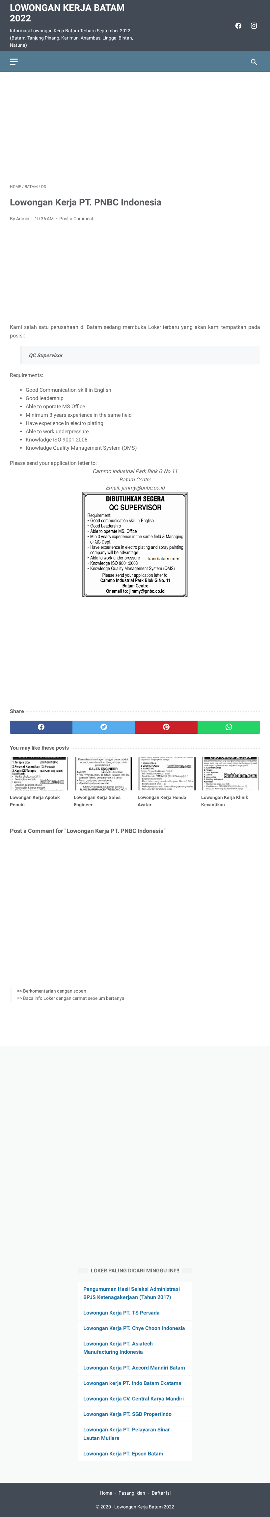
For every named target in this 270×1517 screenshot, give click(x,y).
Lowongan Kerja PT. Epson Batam (123, 1453)
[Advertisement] (135, 128)
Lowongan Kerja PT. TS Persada (121, 1313)
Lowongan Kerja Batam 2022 (67, 13)
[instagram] (253, 25)
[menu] (14, 62)
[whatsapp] (229, 727)
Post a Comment (76, 218)
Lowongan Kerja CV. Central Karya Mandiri (133, 1399)
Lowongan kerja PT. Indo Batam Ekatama (132, 1383)
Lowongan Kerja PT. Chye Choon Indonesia (134, 1328)
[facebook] (237, 25)
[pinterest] (166, 727)
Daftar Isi (161, 1493)
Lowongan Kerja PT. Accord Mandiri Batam (134, 1368)
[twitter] (103, 727)
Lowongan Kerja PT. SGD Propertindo (127, 1414)
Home (106, 1493)
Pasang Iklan (132, 1493)
